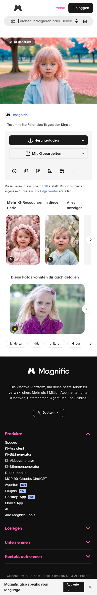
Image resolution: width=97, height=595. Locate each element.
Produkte (13, 433)
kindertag (16, 344)
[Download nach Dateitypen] (83, 140)
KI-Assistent (14, 448)
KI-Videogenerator (19, 460)
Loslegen (13, 528)
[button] (48, 413)
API (7, 509)
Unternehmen (17, 542)
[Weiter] (90, 240)
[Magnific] (48, 372)
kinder (76, 344)
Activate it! (73, 587)
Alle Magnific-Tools (20, 515)
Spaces (11, 442)
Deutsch (48, 413)
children (55, 344)
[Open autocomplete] (11, 21)
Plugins (15, 491)
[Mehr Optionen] (74, 171)
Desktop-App (19, 497)
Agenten (15, 484)
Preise (59, 8)
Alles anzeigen (74, 205)
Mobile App (14, 503)
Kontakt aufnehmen (23, 556)
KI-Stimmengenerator (22, 466)
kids (36, 344)
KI (46, 186)
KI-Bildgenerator (46, 191)
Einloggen (80, 8)
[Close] (90, 587)
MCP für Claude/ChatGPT (26, 478)
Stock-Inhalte (16, 473)
